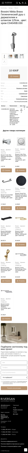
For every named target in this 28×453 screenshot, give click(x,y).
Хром (25, 91)
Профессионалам (18, 409)
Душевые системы (21, 88)
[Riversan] (8, 3)
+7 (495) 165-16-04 (5, 429)
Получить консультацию (14, 388)
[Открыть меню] (3, 3)
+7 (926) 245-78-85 (5, 432)
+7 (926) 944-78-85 (5, 434)
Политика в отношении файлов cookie (11, 446)
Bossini (25, 85)
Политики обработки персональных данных (12, 444)
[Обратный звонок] (20, 3)
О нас (14, 407)
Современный (23, 93)
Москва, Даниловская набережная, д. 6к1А (5, 416)
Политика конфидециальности (9, 441)
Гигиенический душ (21, 99)
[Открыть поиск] (17, 3)
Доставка (15, 414)
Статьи (15, 412)
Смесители (24, 96)
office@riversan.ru (5, 405)
